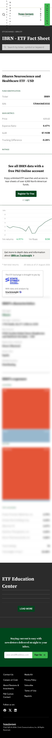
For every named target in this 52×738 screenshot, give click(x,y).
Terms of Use (30, 691)
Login (27, 200)
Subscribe (47, 14)
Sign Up (38, 655)
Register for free (26, 193)
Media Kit (29, 675)
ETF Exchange (8, 32)
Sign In (40, 14)
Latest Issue (6, 14)
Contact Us (8, 675)
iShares (6, 314)
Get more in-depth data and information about (24, 254)
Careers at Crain (10, 680)
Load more (26, 608)
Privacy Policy (30, 680)
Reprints (28, 696)
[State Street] (12, 281)
